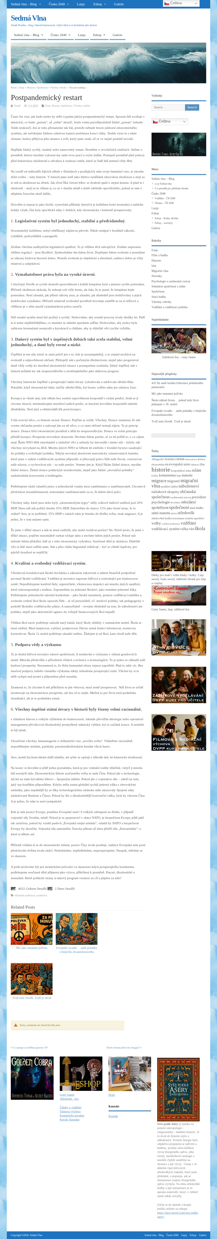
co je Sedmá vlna (163, 183)
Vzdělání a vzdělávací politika (170, 307)
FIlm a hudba (160, 255)
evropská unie (179, 464)
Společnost (66, 105)
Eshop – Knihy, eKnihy (166, 218)
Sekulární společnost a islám (168, 286)
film (202, 464)
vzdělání (188, 523)
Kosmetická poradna (72, 1115)
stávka (174, 513)
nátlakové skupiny (165, 492)
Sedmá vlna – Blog (24, 4)
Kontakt (113, 1116)
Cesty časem (67, 1094)
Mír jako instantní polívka (31, 947)
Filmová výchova (70, 1111)
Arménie (169, 459)
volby (156, 523)
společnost (41, 895)
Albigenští (158, 459)
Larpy (81, 4)
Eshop (97, 4)
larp (154, 265)
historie (161, 469)
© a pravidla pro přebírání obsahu (171, 188)
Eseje (47, 105)
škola (200, 528)
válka (184, 529)
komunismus (167, 475)
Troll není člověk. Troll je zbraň (31, 998)
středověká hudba (162, 518)
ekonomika (158, 464)
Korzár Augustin (69, 1119)
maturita (187, 475)
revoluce (176, 502)
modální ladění (169, 486)
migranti (173, 481)
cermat (179, 459)
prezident (199, 497)
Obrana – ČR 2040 (164, 203)
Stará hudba (159, 296)
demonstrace (191, 459)
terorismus (178, 518)
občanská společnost (25, 895)
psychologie (161, 502)
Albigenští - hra (69, 1098)
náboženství (189, 486)
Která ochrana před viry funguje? (123, 1047)
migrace (159, 480)
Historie (56, 105)
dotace (201, 459)
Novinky (157, 276)
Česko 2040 (57, 4)
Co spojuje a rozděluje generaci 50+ (31, 1047)
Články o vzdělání (70, 1107)
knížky (155, 476)
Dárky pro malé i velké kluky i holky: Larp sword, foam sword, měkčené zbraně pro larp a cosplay (179, 579)
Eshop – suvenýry (164, 222)
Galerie (119, 4)
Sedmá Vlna (28, 18)
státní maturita (161, 513)
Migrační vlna (160, 271)
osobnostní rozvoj (180, 497)
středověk (186, 512)
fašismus (195, 465)
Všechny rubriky (81, 105)
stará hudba (196, 508)
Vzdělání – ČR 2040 (165, 198)
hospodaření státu (181, 470)
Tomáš (17, 105)
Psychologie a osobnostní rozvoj (171, 281)
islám (196, 470)
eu (166, 464)
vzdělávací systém (165, 529)
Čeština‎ (164, 121)
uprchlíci (199, 518)
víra (191, 529)
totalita (189, 518)
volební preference (171, 524)
